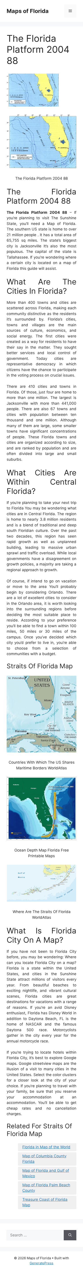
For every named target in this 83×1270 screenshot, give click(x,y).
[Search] (70, 1235)
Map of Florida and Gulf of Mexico (45, 1173)
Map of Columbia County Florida (44, 1159)
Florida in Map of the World (46, 1147)
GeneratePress (41, 1263)
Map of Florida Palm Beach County (46, 1188)
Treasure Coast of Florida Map (45, 1202)
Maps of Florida (28, 11)
